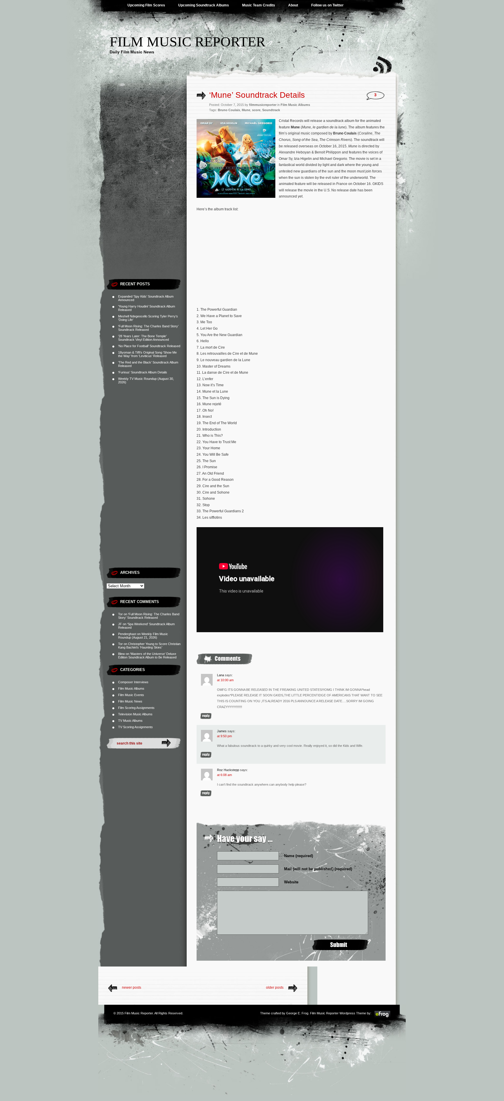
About (293, 5)
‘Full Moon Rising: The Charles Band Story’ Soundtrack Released (148, 327)
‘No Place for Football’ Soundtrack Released (149, 346)
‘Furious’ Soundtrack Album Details (142, 372)
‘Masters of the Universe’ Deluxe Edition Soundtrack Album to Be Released (147, 655)
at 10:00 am (225, 680)
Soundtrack (271, 110)
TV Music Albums (130, 720)
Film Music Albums (131, 688)
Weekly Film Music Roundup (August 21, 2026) (143, 635)
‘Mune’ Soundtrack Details (257, 94)
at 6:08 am (224, 775)
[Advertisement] (146, 188)
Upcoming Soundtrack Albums (203, 5)
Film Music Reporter (187, 41)
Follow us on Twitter (327, 5)
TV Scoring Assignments (135, 727)
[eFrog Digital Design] (382, 1017)
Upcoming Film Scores (146, 5)
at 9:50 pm (224, 736)
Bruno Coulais (229, 110)
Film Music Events (131, 695)
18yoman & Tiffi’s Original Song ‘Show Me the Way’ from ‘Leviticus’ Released (147, 354)
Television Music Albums (135, 714)
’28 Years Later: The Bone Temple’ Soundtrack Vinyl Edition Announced (143, 337)
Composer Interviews (133, 682)
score (256, 110)
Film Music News (130, 701)
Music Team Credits (258, 5)
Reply (205, 716)
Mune (246, 110)
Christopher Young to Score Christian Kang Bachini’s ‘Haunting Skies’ (149, 645)
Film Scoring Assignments (136, 707)
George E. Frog (297, 1013)
